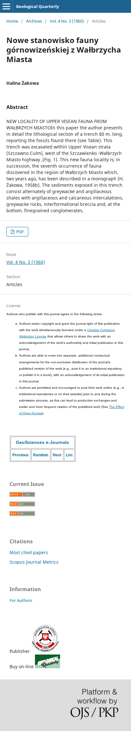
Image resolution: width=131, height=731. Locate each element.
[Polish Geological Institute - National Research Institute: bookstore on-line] (47, 666)
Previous (20, 455)
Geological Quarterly (37, 6)
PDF (19, 232)
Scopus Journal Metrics (34, 562)
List (69, 455)
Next (57, 455)
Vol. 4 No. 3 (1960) (67, 21)
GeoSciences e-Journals (42, 442)
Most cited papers (29, 552)
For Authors (21, 600)
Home (12, 21)
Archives (34, 21)
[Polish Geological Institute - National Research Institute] (45, 651)
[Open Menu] (6, 6)
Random (40, 455)
